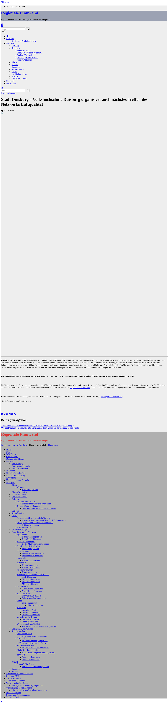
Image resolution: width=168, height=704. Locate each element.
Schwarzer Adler (24, 593)
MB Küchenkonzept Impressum (35, 648)
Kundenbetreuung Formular (17, 480)
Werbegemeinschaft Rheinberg (19, 688)
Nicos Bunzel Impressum (32, 589)
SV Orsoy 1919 (12, 676)
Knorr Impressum (29, 572)
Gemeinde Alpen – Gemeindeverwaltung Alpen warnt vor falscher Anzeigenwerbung (36, 425)
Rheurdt (15, 76)
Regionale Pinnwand (19, 13)
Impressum (10, 471)
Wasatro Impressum (30, 489)
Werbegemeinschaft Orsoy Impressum (27, 685)
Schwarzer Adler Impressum (34, 598)
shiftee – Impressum (35, 605)
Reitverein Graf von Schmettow (19, 674)
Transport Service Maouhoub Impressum (39, 508)
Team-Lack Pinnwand (31, 615)
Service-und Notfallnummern (24, 41)
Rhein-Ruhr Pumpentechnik (28, 650)
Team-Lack (21, 607)
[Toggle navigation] (3, 31)
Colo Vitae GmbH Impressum (34, 636)
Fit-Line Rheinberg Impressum (35, 640)
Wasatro (20, 487)
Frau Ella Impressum (30, 548)
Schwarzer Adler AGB (31, 596)
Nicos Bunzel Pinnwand (32, 591)
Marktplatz (10, 43)
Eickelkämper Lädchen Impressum (36, 504)
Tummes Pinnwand (30, 622)
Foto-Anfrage (17, 464)
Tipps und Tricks (13, 697)
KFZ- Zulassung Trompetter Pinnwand (33, 643)
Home (8, 449)
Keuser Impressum (30, 565)
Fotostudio (10, 81)
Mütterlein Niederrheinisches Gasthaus (33, 574)
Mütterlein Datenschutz (31, 579)
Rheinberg (16, 48)
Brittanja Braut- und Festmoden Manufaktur (35, 523)
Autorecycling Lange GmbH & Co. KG (33, 518)
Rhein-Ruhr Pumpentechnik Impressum (38, 652)
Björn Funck (22, 534)
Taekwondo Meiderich (15, 681)
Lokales (12, 93)
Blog (8, 452)
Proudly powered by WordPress (14, 445)
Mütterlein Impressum (31, 582)
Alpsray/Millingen (24, 60)
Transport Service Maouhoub (29, 506)
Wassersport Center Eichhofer (29, 624)
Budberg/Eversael (24, 55)
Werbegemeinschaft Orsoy (17, 683)
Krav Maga (11, 478)
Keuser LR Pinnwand (31, 567)
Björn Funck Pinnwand (31, 539)
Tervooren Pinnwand (31, 659)
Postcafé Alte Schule (25, 664)
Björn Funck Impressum (32, 537)
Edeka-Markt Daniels (26, 541)
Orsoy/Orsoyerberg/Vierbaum (29, 53)
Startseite (10, 38)
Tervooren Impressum (31, 657)
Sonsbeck (16, 67)
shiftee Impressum (29, 603)
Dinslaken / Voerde (19, 79)
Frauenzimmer (23, 551)
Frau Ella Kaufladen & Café (28, 546)
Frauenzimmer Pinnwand (32, 556)
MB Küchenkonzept (25, 645)
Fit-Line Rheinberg (25, 638)
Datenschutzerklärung (15, 459)
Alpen (14, 62)
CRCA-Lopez (12, 456)
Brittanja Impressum (30, 525)
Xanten (15, 64)
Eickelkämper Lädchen (26, 501)
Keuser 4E (21, 558)
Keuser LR (21, 563)
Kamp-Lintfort (18, 69)
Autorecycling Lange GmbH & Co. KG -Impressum (43, 520)
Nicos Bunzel (22, 586)
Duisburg (15, 46)
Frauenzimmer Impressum (33, 553)
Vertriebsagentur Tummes (27, 617)
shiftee (19, 600)
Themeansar (53, 445)
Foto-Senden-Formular (21, 466)
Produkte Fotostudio (20, 468)
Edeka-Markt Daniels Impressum (35, 544)
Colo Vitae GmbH (24, 633)
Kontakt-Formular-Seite (16, 473)
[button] (2, 26)
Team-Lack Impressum (31, 612)
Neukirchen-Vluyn (19, 74)
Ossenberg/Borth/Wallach (27, 57)
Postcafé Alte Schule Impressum (35, 666)
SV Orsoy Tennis (13, 678)
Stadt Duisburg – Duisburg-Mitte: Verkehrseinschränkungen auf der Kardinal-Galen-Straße (41, 428)
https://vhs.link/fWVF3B (80, 387)
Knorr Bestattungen (25, 570)
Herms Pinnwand (13, 692)
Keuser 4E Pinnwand (31, 560)
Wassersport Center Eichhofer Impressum (39, 626)
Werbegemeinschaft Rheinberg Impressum (29, 690)
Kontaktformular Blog (15, 475)
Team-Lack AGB (29, 610)
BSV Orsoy (11, 454)
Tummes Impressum (30, 619)
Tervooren (21, 655)
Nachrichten (11, 83)
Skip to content (7, 2)
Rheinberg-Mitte (23, 50)
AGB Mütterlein (29, 577)
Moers (14, 72)
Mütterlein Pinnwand (31, 584)
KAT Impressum (24, 527)
